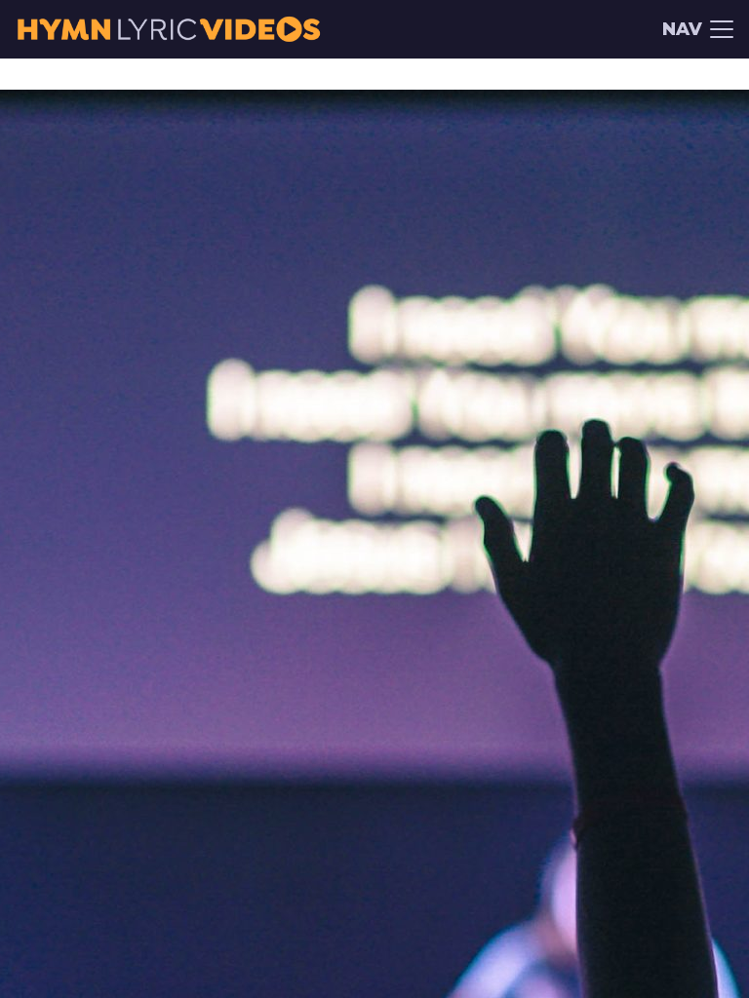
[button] (698, 29)
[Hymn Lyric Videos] (168, 29)
